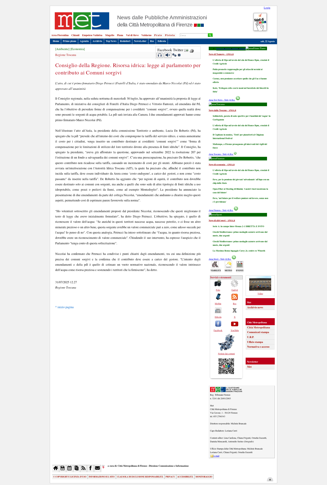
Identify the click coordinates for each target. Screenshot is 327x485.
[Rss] (83, 468)
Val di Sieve (132, 35)
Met (249, 367)
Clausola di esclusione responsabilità (140, 476)
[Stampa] (191, 49)
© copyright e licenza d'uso (69, 476)
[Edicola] (76, 468)
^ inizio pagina (64, 307)
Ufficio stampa (255, 342)
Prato (158, 35)
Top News (111, 41)
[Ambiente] (62, 49)
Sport (243, 48)
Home (56, 41)
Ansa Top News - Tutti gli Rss (222, 99)
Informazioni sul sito (101, 476)
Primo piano (69, 41)
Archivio (97, 41)
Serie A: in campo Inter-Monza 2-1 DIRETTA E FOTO (238, 226)
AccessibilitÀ (185, 476)
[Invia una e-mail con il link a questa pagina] (186, 49)
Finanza (237, 48)
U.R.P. (250, 337)
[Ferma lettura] (167, 55)
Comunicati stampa (258, 332)
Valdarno (146, 35)
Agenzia (84, 41)
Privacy (170, 476)
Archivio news (255, 307)
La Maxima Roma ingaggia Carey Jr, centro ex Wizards (239, 250)
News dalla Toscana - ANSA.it (222, 110)
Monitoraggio (203, 476)
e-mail (216, 455)
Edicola (162, 41)
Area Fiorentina (60, 35)
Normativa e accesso (258, 347)
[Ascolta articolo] (159, 55)
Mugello (109, 35)
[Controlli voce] (174, 55)
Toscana (230, 48)
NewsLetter (140, 41)
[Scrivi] (97, 468)
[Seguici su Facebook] (90, 468)
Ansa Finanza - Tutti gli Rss (221, 210)
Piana (120, 35)
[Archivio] (62, 468)
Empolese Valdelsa (92, 35)
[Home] (55, 468)
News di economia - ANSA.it (222, 164)
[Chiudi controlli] (179, 55)
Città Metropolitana (258, 327)
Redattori (125, 41)
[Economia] (77, 49)
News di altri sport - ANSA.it (222, 220)
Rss (152, 41)
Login (267, 7)
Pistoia (170, 35)
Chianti (75, 35)
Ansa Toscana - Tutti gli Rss (221, 154)
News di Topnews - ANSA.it (221, 54)
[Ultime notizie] (69, 468)
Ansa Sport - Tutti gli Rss (220, 259)
